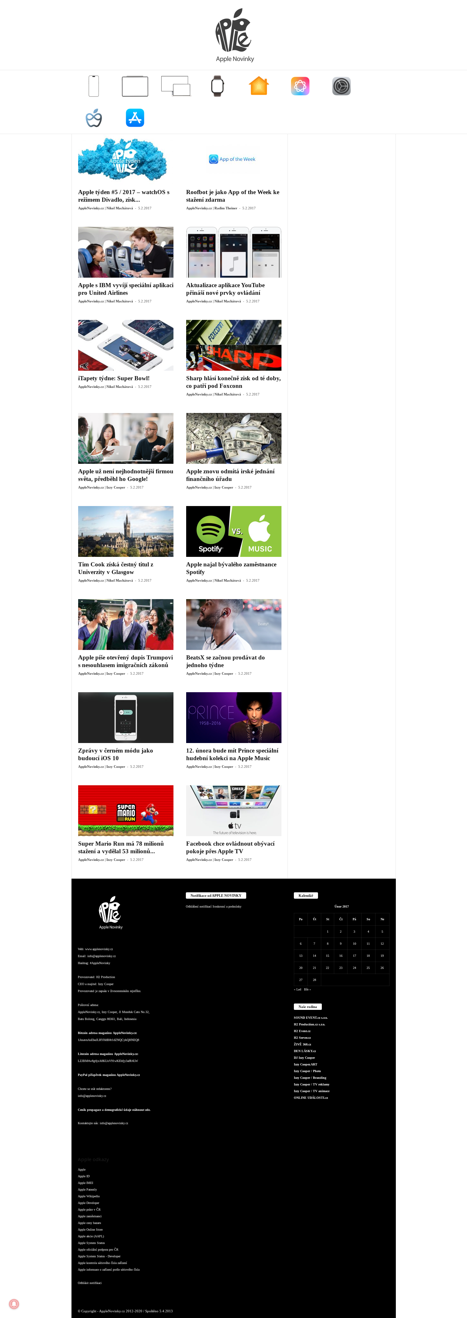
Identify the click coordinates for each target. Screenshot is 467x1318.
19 (382, 955)
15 (327, 955)
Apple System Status (91, 1243)
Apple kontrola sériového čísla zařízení (102, 1263)
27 (300, 980)
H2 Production (105, 977)
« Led (297, 989)
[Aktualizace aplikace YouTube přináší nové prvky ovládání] (233, 252)
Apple (81, 1169)
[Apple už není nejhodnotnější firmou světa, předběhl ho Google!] (125, 438)
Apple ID (84, 1176)
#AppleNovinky (100, 963)
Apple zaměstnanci (90, 1216)
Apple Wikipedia (88, 1196)
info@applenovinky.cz (101, 956)
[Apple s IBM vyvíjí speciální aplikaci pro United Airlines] (125, 252)
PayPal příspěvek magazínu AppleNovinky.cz (109, 1075)
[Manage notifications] (14, 1304)
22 (327, 968)
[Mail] (122, 1136)
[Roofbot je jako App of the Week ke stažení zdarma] (233, 159)
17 (354, 955)
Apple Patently (87, 1189)
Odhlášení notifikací (199, 906)
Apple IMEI (85, 1183)
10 (354, 943)
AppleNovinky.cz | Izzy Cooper (101, 487)
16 (340, 955)
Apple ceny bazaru (89, 1223)
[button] (386, 102)
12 (382, 943)
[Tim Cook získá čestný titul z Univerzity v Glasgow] (125, 531)
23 (340, 968)
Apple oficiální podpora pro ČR (98, 1249)
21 (314, 968)
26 (382, 968)
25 (368, 968)
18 (368, 955)
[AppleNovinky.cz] (233, 35)
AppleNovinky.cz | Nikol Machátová (105, 208)
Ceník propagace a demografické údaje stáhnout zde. (114, 1110)
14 (314, 955)
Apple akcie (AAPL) (91, 1236)
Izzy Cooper (105, 984)
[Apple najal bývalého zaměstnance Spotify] (233, 531)
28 (314, 980)
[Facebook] (84, 1136)
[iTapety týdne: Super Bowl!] (125, 345)
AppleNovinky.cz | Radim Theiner (211, 208)
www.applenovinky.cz (99, 949)
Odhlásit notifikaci (90, 1283)
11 (368, 943)
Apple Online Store (90, 1229)
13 (300, 955)
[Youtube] (160, 1136)
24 (354, 968)
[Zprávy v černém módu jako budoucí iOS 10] (125, 717)
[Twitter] (147, 1136)
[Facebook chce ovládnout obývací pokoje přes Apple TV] (233, 810)
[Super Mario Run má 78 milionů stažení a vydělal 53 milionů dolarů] (125, 810)
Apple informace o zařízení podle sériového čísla (108, 1269)
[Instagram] (97, 1136)
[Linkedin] (109, 1136)
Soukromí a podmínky (227, 906)
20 (300, 968)
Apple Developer (88, 1203)
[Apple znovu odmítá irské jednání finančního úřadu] (233, 438)
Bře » (307, 989)
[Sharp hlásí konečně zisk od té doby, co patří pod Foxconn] (233, 345)
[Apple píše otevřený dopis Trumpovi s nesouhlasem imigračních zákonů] (125, 624)
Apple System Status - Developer (99, 1256)
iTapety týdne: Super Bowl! (114, 378)
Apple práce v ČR (89, 1209)
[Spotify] (135, 1136)
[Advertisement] (341, 229)
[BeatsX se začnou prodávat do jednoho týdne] (233, 624)
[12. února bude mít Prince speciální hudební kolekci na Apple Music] (233, 717)
